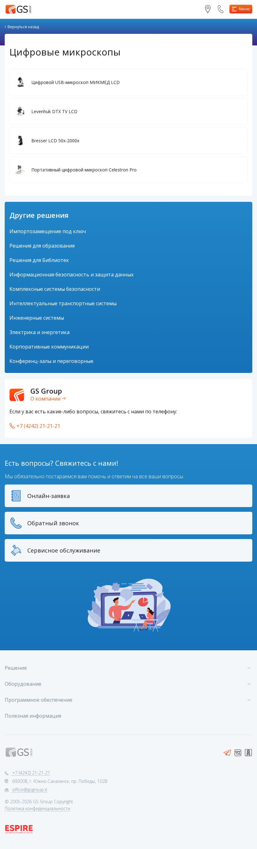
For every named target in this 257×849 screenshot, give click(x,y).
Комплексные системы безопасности (54, 289)
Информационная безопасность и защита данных (71, 274)
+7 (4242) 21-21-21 (38, 425)
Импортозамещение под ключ (47, 231)
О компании (45, 398)
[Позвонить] (223, 9)
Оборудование (23, 683)
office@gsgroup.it (29, 790)
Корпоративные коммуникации (49, 346)
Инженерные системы (36, 317)
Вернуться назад (23, 26)
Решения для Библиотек (39, 260)
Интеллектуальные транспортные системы (63, 303)
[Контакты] (210, 9)
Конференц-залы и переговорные (51, 361)
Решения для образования (42, 245)
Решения (16, 667)
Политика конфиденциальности (37, 808)
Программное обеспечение (38, 699)
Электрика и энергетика (39, 332)
